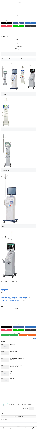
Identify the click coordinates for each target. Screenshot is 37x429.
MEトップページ (4, 290)
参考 (19, 49)
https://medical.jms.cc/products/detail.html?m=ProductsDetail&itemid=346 (15, 297)
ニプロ (17, 45)
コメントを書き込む (18, 416)
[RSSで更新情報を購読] (27, 335)
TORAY (17, 43)
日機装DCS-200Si (19, 46)
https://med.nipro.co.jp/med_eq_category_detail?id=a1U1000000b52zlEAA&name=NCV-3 (18, 301)
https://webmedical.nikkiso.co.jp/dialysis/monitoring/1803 (11, 300)
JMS (16, 48)
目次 (17, 39)
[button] (30, 26)
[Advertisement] (18, 32)
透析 (2, 306)
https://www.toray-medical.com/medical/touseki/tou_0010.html (12, 298)
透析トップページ (4, 289)
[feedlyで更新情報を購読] (9, 335)
